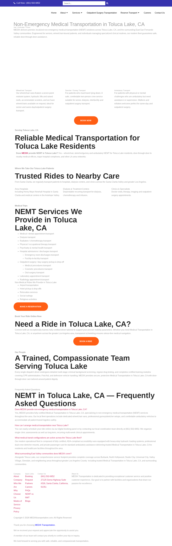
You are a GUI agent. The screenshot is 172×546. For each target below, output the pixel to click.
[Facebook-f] (123, 3)
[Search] (107, 3)
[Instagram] (124, 3)
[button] (51, 409)
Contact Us (160, 13)
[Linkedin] (72, 489)
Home (54, 13)
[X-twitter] (73, 489)
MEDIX (25, 153)
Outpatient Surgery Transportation (102, 13)
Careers (147, 13)
